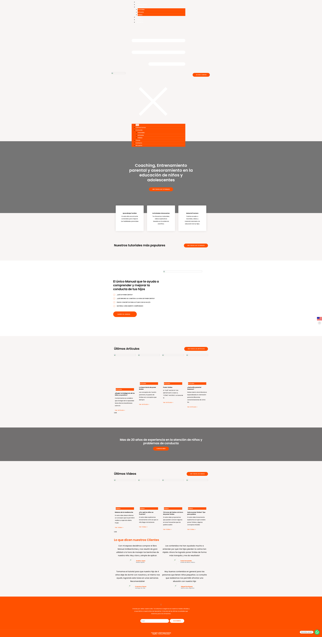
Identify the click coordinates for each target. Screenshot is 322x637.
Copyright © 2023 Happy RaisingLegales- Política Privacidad (161, 633)
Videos (140, 15)
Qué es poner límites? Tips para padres (196, 513)
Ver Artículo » (120, 410)
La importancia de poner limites (147, 388)
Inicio (138, 2)
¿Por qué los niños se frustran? (146, 513)
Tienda (139, 17)
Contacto (140, 20)
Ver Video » (119, 527)
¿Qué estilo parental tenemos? (194, 388)
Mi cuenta (140, 22)
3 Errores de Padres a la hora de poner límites (173, 513)
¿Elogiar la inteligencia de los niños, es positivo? (125, 394)
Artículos (141, 12)
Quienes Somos (142, 5)
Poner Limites (167, 387)
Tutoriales (141, 9)
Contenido (140, 7)
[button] (158, 74)
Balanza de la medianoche (124, 512)
